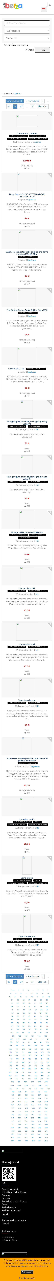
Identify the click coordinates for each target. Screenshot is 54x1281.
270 (46, 1118)
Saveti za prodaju (10, 1189)
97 (29, 1033)
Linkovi (5, 1223)
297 (25, 1134)
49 (36, 1010)
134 (48, 1049)
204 (12, 1085)
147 (42, 1056)
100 (47, 1033)
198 (12, 1082)
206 (26, 1085)
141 (49, 1052)
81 (18, 1026)
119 (41, 1042)
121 (11, 1046)
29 (41, 1000)
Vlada (27, 448)
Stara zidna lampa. (27, 936)
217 (13, 1092)
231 (26, 1098)
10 (21, 993)
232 (32, 1098)
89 (24, 1029)
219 (26, 1092)
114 (12, 1042)
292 (33, 1131)
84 (35, 1026)
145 (30, 1056)
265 (12, 1118)
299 (39, 1134)
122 (17, 1046)
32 (18, 1003)
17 (15, 997)
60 (18, 1016)
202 (39, 1082)
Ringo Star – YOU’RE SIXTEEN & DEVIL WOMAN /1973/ (27, 195)
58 (46, 1013)
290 (19, 1131)
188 (36, 1075)
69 (30, 1020)
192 (17, 1079)
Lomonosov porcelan (27, 133)
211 (17, 1088)
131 (30, 1049)
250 (33, 1108)
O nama (6, 1195)
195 (36, 1079)
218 (19, 1092)
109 (24, 1039)
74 (18, 1023)
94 (12, 1033)
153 (36, 1059)
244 (32, 1105)
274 (32, 1121)
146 (36, 1056)
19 (26, 997)
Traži (42, 50)
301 (12, 1137)
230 (19, 1098)
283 (12, 1128)
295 (12, 1134)
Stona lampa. (27, 878)
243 (26, 1105)
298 (32, 1134)
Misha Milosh (27, 166)
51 (47, 1010)
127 (48, 1046)
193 (23, 1079)
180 (29, 1072)
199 (19, 1082)
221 (39, 1092)
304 (32, 1137)
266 (19, 1118)
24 (12, 1000)
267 (26, 1118)
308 (19, 1141)
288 (46, 1128)
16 (10, 997)
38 (12, 1006)
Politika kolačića (27, 1278)
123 (23, 1046)
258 (46, 1111)
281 (40, 1124)
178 (17, 1072)
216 (48, 1088)
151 (23, 1059)
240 (46, 1101)
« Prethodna (32, 101)
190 (49, 1075)
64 (41, 1016)
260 (19, 1115)
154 (42, 1059)
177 (10, 1072)
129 (17, 1049)
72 (47, 1020)
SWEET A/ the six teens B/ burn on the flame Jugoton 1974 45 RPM (27, 253)
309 (26, 1141)
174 (36, 1069)
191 (11, 1079)
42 (35, 1006)
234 (46, 1098)
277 (12, 1124)
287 (39, 1128)
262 (32, 1115)
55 (29, 1013)
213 (29, 1088)
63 (35, 1016)
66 (12, 1020)
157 (17, 1062)
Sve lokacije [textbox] (11, 38)
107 (11, 1039)
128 (11, 1049)
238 (32, 1101)
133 (42, 1049)
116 (23, 1042)
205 (19, 1085)
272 (19, 1121)
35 (35, 1003)
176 (48, 1069)
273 (26, 1121)
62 (29, 1016)
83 (29, 1026)
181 (36, 1072)
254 (19, 1111)
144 (23, 1056)
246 (46, 1105)
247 (13, 1108)
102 (19, 1036)
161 (42, 1062)
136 (17, 1052)
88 (18, 1029)
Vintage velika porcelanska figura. (27, 532)
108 (17, 1039)
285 (26, 1128)
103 (26, 1036)
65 (47, 1016)
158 (23, 1062)
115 (17, 1042)
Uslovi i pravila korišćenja (14, 1192)
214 (36, 1088)
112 (42, 1039)
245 (39, 1105)
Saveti (5, 1204)
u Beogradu (8, 1237)
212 (23, 1088)
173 (29, 1069)
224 (19, 1095)
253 (13, 1111)
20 (32, 997)
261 (26, 1115)
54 (24, 1013)
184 (10, 1075)
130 (23, 1049)
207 (33, 1085)
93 (47, 1029)
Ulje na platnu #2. (27, 588)
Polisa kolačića (9, 1207)
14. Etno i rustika (21, 767)
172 (23, 1069)
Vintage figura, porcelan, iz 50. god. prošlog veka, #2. (27, 422)
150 (17, 1059)
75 (23, 1023)
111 (36, 1039)
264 (46, 1115)
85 (9, 106)
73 (12, 1023)
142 (10, 1056)
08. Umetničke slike (24, 594)
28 (35, 1000)
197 (48, 1079)
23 (49, 997)
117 (29, 1042)
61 (23, 1016)
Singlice (21, 199)
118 (35, 1042)
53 (18, 1013)
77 (35, 1023)
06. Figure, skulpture (24, 430)
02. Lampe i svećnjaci (24, 706)
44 (47, 1006)
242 (19, 1105)
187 (29, 1075)
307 (12, 1141)
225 (26, 1095)
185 (17, 1075)
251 (40, 1108)
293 (39, 1131)
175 (42, 1069)
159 (29, 1062)
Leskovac (37, 142)
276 (46, 1121)
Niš (37, 430)
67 (18, 1020)
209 (46, 1085)
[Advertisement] (27, 71)
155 (48, 1059)
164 (17, 1065)
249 (26, 1108)
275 (39, 1121)
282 (46, 1124)
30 (47, 1000)
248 (19, 1108)
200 (25, 1082)
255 (26, 1111)
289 (13, 1131)
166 (29, 1065)
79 (47, 1023)
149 (11, 1059)
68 (24, 1020)
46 (18, 1010)
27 (29, 1000)
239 (39, 1101)
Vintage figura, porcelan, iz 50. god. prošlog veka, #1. (27, 478)
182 (42, 1072)
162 (48, 1062)
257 (39, 1111)
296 (19, 1134)
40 (24, 1006)
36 (41, 1003)
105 (39, 1036)
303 (25, 1137)
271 (13, 1121)
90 (30, 1029)
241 (12, 1105)
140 (42, 1052)
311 (32, 106)
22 (43, 997)
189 (42, 1075)
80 (12, 1026)
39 (18, 1006)
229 (13, 1098)
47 (24, 1010)
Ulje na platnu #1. (27, 644)
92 (41, 1029)
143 (17, 1056)
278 (19, 1124)
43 (41, 1006)
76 (29, 1023)
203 (46, 1082)
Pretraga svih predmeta (14, 1220)
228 (46, 1095)
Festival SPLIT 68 (16, 368)
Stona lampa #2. (27, 819)
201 (32, 1082)
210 (11, 1088)
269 (39, 1118)
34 (29, 1003)
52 (12, 1013)
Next (46, 1141)
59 (12, 1016)
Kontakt (6, 1198)
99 (41, 1033)
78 (41, 1023)
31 (12, 1003)
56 (35, 1013)
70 (36, 1020)
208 (39, 1085)
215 (42, 1088)
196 (42, 1079)
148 (48, 1056)
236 (19, 1101)
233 (39, 1098)
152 (30, 1059)
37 (47, 1003)
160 (36, 1062)
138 (29, 1052)
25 (18, 1000)
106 (45, 1036)
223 (13, 1095)
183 (48, 1072)
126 (42, 1046)
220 (32, 1092)
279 (26, 1124)
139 (36, 1052)
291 (26, 1131)
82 (23, 1026)
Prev (12, 990)
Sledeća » (42, 106)
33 (23, 1003)
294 (46, 1131)
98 (35, 1033)
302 (19, 1137)
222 (45, 1092)
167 (36, 1065)
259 (13, 1115)
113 (48, 1039)
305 (39, 1137)
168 (42, 1065)
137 (23, 1052)
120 (47, 1042)
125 (36, 1046)
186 (23, 1075)
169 (48, 1065)
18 (20, 997)
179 (23, 1072)
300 (46, 1134)
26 (23, 1000)
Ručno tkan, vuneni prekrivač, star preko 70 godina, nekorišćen (27, 759)
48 (30, 1010)
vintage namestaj (27, 223)
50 (42, 1010)
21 (37, 997)
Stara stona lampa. (27, 700)
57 (41, 1013)
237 (26, 1101)
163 (11, 1065)
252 (46, 1108)
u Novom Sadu (9, 1240)
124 (29, 1046)
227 (39, 1095)
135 (11, 1052)
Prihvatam (27, 1272)
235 (12, 1101)
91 (35, 1029)
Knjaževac (31, 199)
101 (13, 1036)
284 (19, 1128)
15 (48, 993)
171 (17, 1069)
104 (32, 1036)
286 (33, 1128)
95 (17, 1033)
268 (32, 1118)
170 (11, 1069)
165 (23, 1065)
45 (12, 1010)
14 (42, 993)
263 (39, 1115)
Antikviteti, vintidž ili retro (14, 1201)
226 (33, 1095)
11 (26, 993)
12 (31, 993)
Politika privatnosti (11, 1210)
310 (33, 1141)
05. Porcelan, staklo (21, 142)
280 (33, 1124)
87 (21, 106)
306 (46, 1137)
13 (37, 993)
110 (31, 1039)
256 (33, 1111)
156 (11, 1062)
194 (29, 1079)
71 (41, 1020)
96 (23, 1033)
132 (36, 1049)
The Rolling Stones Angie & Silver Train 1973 (27, 310)
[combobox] (27, 38)
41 (29, 1006)
